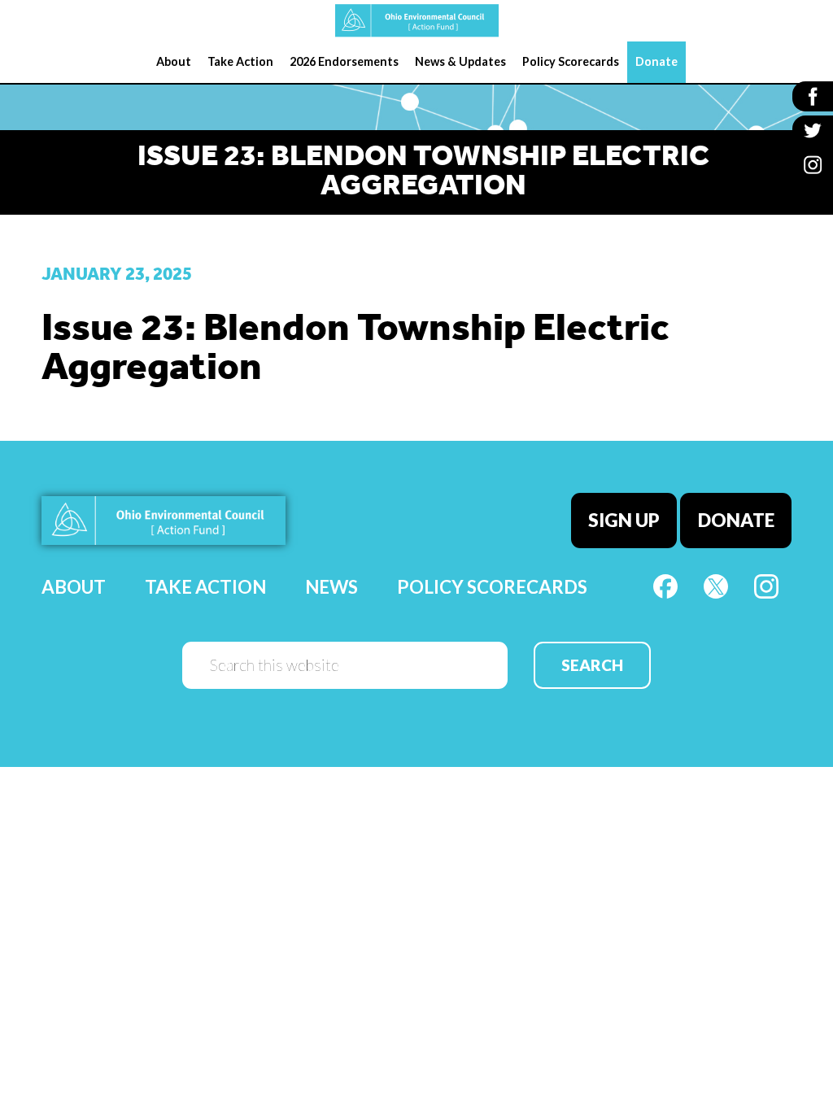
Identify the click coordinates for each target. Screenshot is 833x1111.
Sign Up (624, 520)
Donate (736, 520)
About (73, 587)
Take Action (205, 587)
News (331, 587)
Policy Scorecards (492, 587)
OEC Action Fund (416, 20)
